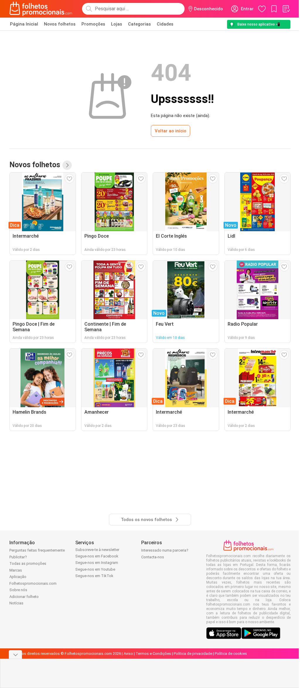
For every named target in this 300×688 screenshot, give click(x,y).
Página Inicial (24, 24)
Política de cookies (231, 653)
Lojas (116, 24)
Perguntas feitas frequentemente (37, 550)
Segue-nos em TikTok (94, 576)
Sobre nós (18, 590)
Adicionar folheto (24, 596)
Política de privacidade (193, 653)
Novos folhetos (60, 24)
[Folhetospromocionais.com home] (40, 8)
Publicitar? (18, 557)
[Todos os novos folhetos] (67, 165)
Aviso (128, 653)
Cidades (165, 24)
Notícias (16, 603)
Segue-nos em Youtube (95, 569)
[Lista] (286, 8)
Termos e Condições (153, 653)
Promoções (93, 24)
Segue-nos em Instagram (96, 562)
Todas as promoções (27, 563)
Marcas (15, 570)
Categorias (139, 24)
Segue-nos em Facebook (96, 556)
